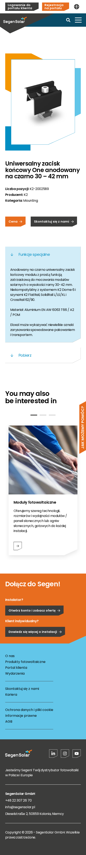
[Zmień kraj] (76, 7)
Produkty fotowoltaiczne (25, 661)
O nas (10, 656)
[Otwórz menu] (78, 20)
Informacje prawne (21, 715)
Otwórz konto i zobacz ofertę (32, 610)
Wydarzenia (15, 673)
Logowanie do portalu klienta (20, 6)
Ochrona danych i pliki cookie (29, 709)
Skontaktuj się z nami (51, 221)
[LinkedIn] (53, 753)
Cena (13, 221)
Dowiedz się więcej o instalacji (33, 632)
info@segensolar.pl (20, 807)
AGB (8, 721)
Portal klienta (16, 667)
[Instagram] (65, 753)
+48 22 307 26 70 (18, 800)
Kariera (11, 694)
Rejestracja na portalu (53, 6)
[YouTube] (76, 753)
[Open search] (68, 20)
